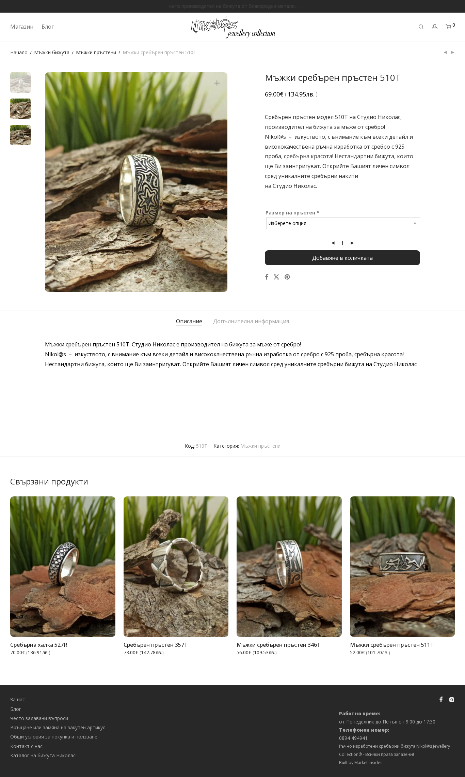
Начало (19, 52)
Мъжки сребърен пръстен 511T (392, 644)
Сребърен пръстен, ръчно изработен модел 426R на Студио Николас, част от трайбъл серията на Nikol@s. (226, 403)
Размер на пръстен (292, 212)
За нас (17, 699)
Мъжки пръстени (96, 52)
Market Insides (368, 762)
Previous (54, 182)
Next (218, 182)
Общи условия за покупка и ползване (53, 736)
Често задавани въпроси (39, 718)
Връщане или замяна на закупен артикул (58, 727)
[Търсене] (421, 26)
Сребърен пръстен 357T (156, 644)
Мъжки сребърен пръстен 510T (87, 344)
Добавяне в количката (342, 258)
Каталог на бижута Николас (43, 755)
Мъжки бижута (51, 52)
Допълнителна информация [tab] (251, 321)
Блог (48, 26)
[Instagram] (452, 699)
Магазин (21, 26)
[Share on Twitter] (276, 277)
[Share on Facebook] (266, 277)
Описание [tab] (189, 321)
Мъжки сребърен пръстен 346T (279, 644)
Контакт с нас (26, 746)
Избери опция (94, 627)
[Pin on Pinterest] (288, 277)
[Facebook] (441, 699)
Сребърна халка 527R (38, 644)
